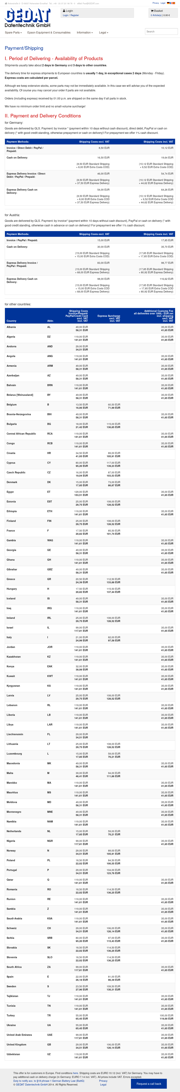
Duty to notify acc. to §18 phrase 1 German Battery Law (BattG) (48, 1080)
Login (65, 15)
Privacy (156, 2)
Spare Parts (12, 32)
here (75, 1073)
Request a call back (149, 1084)
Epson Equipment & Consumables (48, 32)
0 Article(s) (156, 15)
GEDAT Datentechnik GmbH (32, 1084)
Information (84, 32)
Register (74, 15)
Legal (163, 2)
